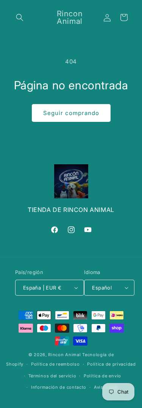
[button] (19, 17)
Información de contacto (58, 387)
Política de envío (102, 375)
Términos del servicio (52, 375)
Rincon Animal (64, 354)
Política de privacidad (111, 364)
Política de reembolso (55, 364)
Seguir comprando (71, 113)
